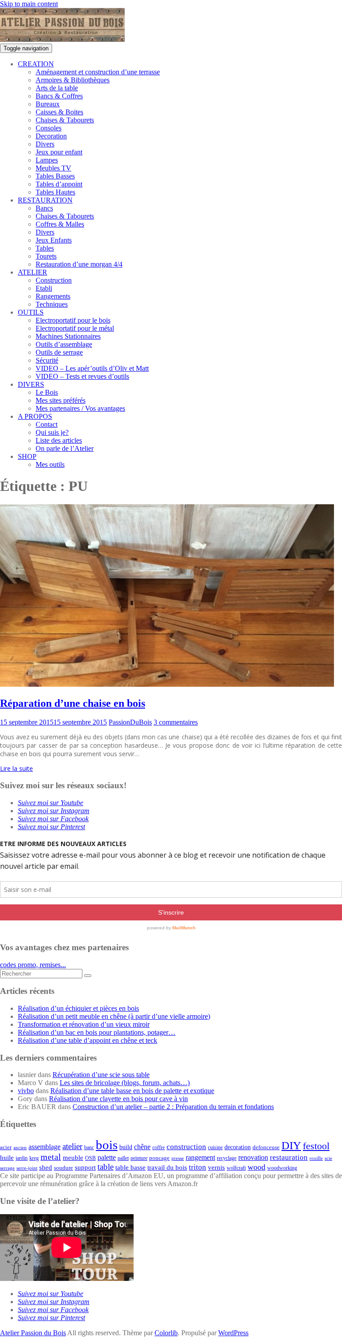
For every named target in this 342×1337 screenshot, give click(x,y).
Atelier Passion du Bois (33, 1333)
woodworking (282, 1168)
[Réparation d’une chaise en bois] (167, 684)
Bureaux (48, 104)
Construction (54, 280)
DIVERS (31, 384)
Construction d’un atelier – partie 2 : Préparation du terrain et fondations (173, 1106)
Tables (45, 248)
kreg (34, 1158)
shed (45, 1167)
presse (177, 1158)
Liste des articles (59, 440)
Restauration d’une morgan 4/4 (79, 264)
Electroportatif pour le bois (73, 320)
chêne (142, 1147)
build (125, 1147)
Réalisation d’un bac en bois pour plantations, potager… (96, 1032)
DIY (291, 1145)
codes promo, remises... (33, 964)
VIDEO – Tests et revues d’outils (82, 376)
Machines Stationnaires (68, 336)
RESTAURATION (45, 200)
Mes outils (50, 464)
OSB (90, 1158)
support (85, 1167)
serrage (7, 1168)
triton (197, 1167)
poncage (159, 1158)
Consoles (48, 128)
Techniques (52, 304)
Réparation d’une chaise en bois (72, 703)
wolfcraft (236, 1168)
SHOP (27, 456)
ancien (20, 1147)
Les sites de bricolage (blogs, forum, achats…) (125, 1082)
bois (107, 1145)
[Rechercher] (87, 975)
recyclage (226, 1158)
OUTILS (31, 312)
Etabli (44, 288)
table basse (130, 1167)
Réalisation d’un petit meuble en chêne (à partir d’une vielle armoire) (114, 1016)
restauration (289, 1157)
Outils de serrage (59, 352)
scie (328, 1158)
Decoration (51, 136)
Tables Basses (55, 176)
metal (51, 1157)
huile (7, 1157)
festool (316, 1145)
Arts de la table (57, 88)
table (106, 1166)
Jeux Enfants (54, 240)
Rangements (53, 296)
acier (6, 1147)
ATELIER (32, 272)
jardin (22, 1158)
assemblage (44, 1147)
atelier (72, 1146)
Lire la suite (16, 768)
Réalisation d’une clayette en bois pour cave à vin (118, 1098)
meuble (73, 1157)
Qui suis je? (52, 432)
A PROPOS (35, 416)
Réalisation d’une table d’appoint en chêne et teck (87, 1040)
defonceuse (266, 1147)
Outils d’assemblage (64, 344)
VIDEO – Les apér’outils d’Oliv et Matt (92, 368)
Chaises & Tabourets (65, 120)
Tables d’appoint (59, 184)
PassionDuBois (130, 722)
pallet (123, 1158)
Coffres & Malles (60, 224)
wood (256, 1167)
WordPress (233, 1333)
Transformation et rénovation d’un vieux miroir (84, 1024)
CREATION (36, 64)
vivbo (26, 1090)
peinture (138, 1158)
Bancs (44, 208)
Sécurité (47, 360)
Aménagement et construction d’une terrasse (98, 72)
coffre (158, 1148)
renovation (253, 1158)
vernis (216, 1167)
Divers (45, 144)
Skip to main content (29, 4)
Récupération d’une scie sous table (101, 1074)
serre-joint (26, 1168)
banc (89, 1148)
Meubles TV (53, 168)
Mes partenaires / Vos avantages (80, 408)
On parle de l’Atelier (65, 448)
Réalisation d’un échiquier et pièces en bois (78, 1008)
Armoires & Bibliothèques (73, 80)
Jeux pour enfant (59, 152)
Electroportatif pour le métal (75, 328)
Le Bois (47, 392)
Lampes (47, 160)
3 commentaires (176, 722)
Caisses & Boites (59, 112)
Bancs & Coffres (59, 96)
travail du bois (167, 1167)
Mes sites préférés (61, 400)
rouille (316, 1158)
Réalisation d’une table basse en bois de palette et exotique (132, 1090)
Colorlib (166, 1333)
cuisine (215, 1147)
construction (186, 1147)
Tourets (46, 256)
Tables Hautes (55, 192)
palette (107, 1157)
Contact (46, 424)
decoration (237, 1147)
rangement (200, 1158)
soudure (63, 1167)
